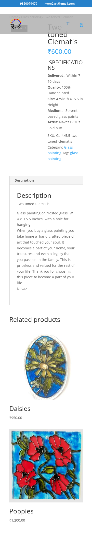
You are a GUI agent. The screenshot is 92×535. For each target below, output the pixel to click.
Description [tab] (24, 180)
